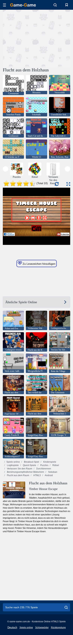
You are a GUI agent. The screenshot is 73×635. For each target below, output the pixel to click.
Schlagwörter (42, 627)
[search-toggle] (55, 4)
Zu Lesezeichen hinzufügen (38, 263)
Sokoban (52, 472)
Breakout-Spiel (31, 462)
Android (48, 475)
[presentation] (5, 169)
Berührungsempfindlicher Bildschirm (25, 472)
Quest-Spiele (29, 465)
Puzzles (44, 465)
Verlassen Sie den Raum (19, 468)
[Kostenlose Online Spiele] (23, 5)
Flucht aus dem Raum (17, 475)
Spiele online (13, 462)
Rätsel (55, 465)
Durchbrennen (43, 468)
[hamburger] (4, 5)
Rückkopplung (58, 627)
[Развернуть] (68, 184)
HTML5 (37, 475)
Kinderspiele (49, 462)
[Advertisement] (34, 38)
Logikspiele (12, 465)
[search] (66, 607)
